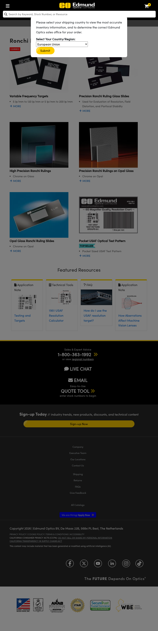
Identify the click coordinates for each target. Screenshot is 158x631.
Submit (45, 51)
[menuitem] (9, 5)
